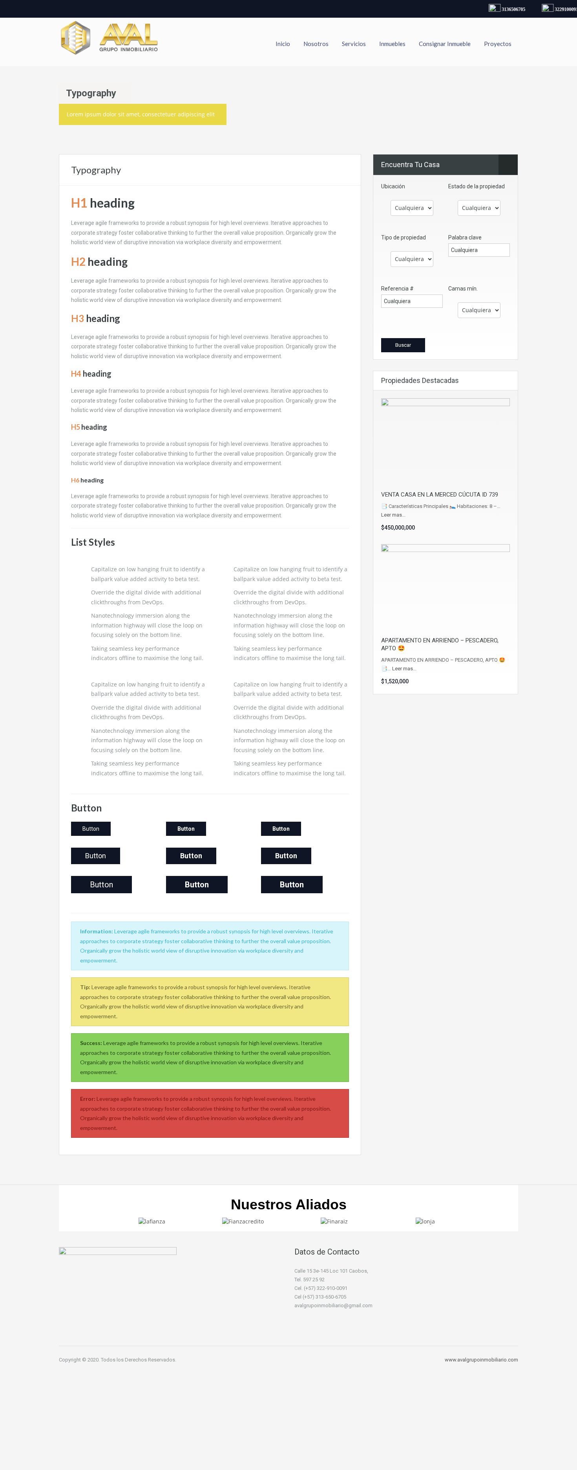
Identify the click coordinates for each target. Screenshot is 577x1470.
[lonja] (425, 1221)
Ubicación (393, 186)
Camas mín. (463, 288)
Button (90, 829)
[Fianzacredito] (243, 1221)
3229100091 (560, 9)
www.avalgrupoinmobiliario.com (481, 1360)
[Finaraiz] (334, 1221)
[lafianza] (152, 1221)
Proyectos (497, 43)
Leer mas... (393, 515)
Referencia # (397, 288)
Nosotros (316, 43)
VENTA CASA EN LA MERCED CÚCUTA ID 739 (439, 494)
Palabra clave (465, 237)
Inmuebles (392, 43)
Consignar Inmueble (445, 43)
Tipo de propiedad (403, 237)
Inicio (283, 43)
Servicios (354, 43)
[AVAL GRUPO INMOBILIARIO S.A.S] (110, 42)
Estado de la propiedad (476, 186)
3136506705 (507, 9)
